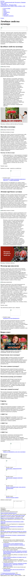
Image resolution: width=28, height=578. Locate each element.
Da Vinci (2, 1)
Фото (4, 9)
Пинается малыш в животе (12, 497)
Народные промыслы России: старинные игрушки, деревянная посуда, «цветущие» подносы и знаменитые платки (15, 564)
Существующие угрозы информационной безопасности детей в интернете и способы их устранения (14, 545)
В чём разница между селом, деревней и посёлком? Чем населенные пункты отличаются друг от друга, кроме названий (15, 552)
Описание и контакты (8, 15)
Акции (4, 10)
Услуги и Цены (6, 8)
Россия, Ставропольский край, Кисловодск (11, 574)
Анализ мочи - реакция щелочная (13, 468)
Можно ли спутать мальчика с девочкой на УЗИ (12, 517)
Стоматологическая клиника (8, 573)
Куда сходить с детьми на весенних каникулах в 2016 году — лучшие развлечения (14, 180)
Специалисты (6, 12)
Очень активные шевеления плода (9, 513)
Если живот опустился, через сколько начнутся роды (13, 515)
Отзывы (5, 13)
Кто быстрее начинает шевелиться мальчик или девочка (13, 531)
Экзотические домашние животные (14, 477)
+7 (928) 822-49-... (8, 4)
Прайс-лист (6, 14)
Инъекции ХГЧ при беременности (11, 318)
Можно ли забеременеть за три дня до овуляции (14, 451)
